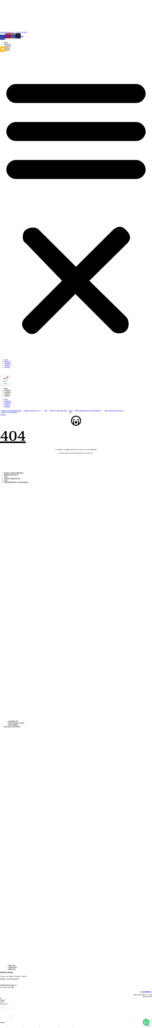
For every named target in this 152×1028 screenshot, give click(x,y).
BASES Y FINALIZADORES (13, 473)
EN (147, 1025)
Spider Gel (11, 969)
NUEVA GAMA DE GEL (12, 478)
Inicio (6, 42)
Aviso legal (3, 1026)
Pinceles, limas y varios (16, 723)
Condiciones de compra (31, 1026)
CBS (5, 476)
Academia (7, 46)
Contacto (7, 50)
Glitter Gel (11, 965)
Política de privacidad (15, 1026)
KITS (6, 480)
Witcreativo (9, 1022)
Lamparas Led (13, 721)
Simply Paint (12, 967)
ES (149, 1025)
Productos (7, 44)
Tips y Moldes (13, 725)
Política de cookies (65, 1026)
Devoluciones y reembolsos (49, 1026)
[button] (76, 204)
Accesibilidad (77, 1026)
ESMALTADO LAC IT (11, 475)
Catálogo (7, 48)
